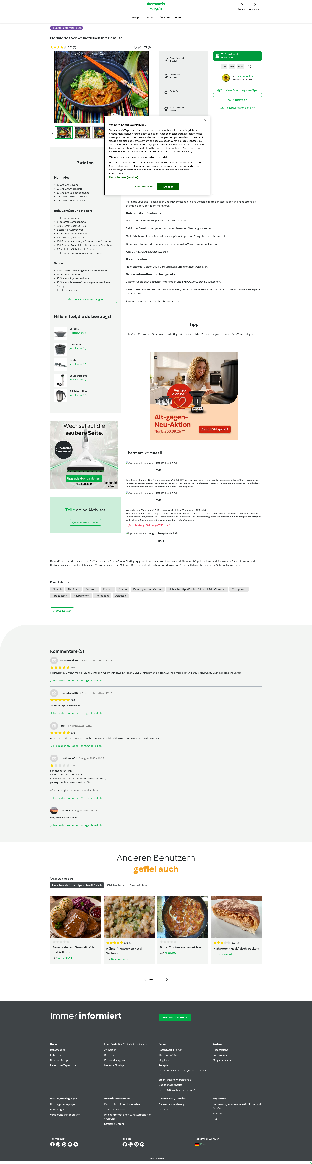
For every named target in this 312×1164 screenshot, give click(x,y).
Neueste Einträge (114, 1065)
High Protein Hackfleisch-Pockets (236, 948)
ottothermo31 (58, 672)
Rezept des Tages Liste (63, 1065)
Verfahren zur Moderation (65, 1114)
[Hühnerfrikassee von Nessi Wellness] (129, 917)
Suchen (217, 1043)
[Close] (205, 120)
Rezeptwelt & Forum (170, 1049)
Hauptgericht (81, 595)
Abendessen (60, 595)
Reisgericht (102, 595)
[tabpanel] (156, 939)
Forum (162, 1043)
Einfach (57, 589)
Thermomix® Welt (169, 1055)
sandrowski (225, 954)
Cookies (163, 1109)
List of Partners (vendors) (123, 177)
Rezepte (163, 1065)
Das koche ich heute (170, 1084)
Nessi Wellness (119, 959)
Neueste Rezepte (60, 1060)
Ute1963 (65, 810)
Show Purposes (144, 186)
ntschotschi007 (69, 660)
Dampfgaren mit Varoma (147, 589)
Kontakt (217, 1113)
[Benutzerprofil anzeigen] (226, 77)
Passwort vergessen (115, 1060)
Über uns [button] (164, 17)
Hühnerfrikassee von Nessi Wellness (124, 951)
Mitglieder (164, 1060)
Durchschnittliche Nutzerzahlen (122, 1104)
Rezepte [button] (136, 17)
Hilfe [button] (178, 17)
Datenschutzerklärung (171, 1104)
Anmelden (110, 1049)
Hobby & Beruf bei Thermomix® (177, 1090)
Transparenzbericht (115, 1109)
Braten (123, 589)
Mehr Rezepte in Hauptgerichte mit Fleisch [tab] (77, 885)
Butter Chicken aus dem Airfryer (181, 947)
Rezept (54, 1043)
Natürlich (73, 589)
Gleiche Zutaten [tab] (139, 885)
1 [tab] (151, 979)
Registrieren (111, 1055)
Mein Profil (126, 1043)
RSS (215, 1118)
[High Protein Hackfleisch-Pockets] (236, 917)
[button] (241, 6)
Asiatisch (120, 595)
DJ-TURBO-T (65, 957)
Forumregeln (57, 1109)
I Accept (168, 186)
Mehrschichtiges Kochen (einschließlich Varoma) (197, 589)
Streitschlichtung (114, 1123)
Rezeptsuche (57, 1049)
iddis (62, 725)
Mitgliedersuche (222, 1060)
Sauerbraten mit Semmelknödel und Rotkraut (74, 949)
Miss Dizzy (170, 952)
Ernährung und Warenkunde (175, 1079)
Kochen (107, 589)
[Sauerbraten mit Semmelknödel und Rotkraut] (75, 917)
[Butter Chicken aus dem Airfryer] (182, 917)
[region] (157, 155)
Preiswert (91, 589)
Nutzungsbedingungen (63, 1104)
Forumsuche (220, 1055)
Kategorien (56, 1055)
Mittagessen (239, 589)
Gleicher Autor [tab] (115, 885)
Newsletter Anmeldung (174, 1017)
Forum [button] (150, 17)
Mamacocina (245, 76)
